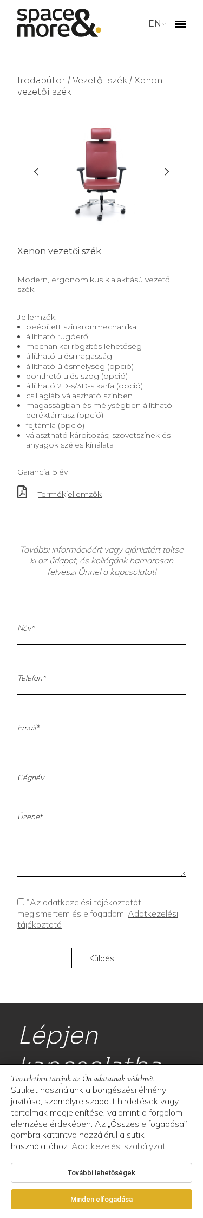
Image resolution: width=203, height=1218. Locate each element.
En (154, 23)
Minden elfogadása (101, 1199)
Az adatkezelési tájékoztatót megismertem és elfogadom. (97, 913)
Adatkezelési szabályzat (118, 1146)
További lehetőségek (101, 1173)
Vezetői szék (100, 80)
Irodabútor (41, 80)
